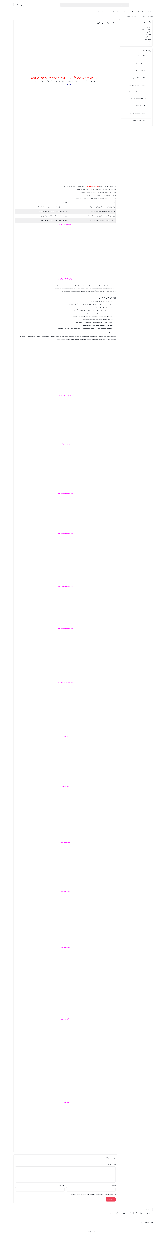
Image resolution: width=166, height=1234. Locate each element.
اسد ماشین (148, 37)
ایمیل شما (61, 1185)
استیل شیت (148, 39)
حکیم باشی (148, 44)
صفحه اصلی (150, 16)
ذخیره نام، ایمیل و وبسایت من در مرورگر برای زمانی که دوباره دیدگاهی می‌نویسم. (92, 1194)
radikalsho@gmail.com (141, 1213)
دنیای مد (143, 16)
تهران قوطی (148, 34)
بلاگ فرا (149, 32)
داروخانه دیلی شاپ (146, 29)
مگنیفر (149, 42)
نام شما (114, 1185)
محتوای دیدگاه (111, 1164)
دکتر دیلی (148, 27)
